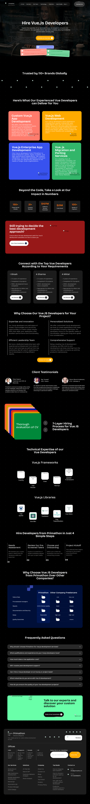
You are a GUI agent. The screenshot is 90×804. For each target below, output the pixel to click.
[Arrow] (45, 423)
